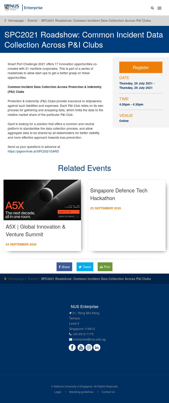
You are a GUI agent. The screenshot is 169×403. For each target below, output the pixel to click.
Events (32, 20)
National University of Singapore (73, 386)
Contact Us (108, 392)
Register (141, 67)
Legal (57, 392)
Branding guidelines (81, 392)
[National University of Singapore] (11, 7)
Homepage (16, 20)
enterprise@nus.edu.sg (89, 339)
